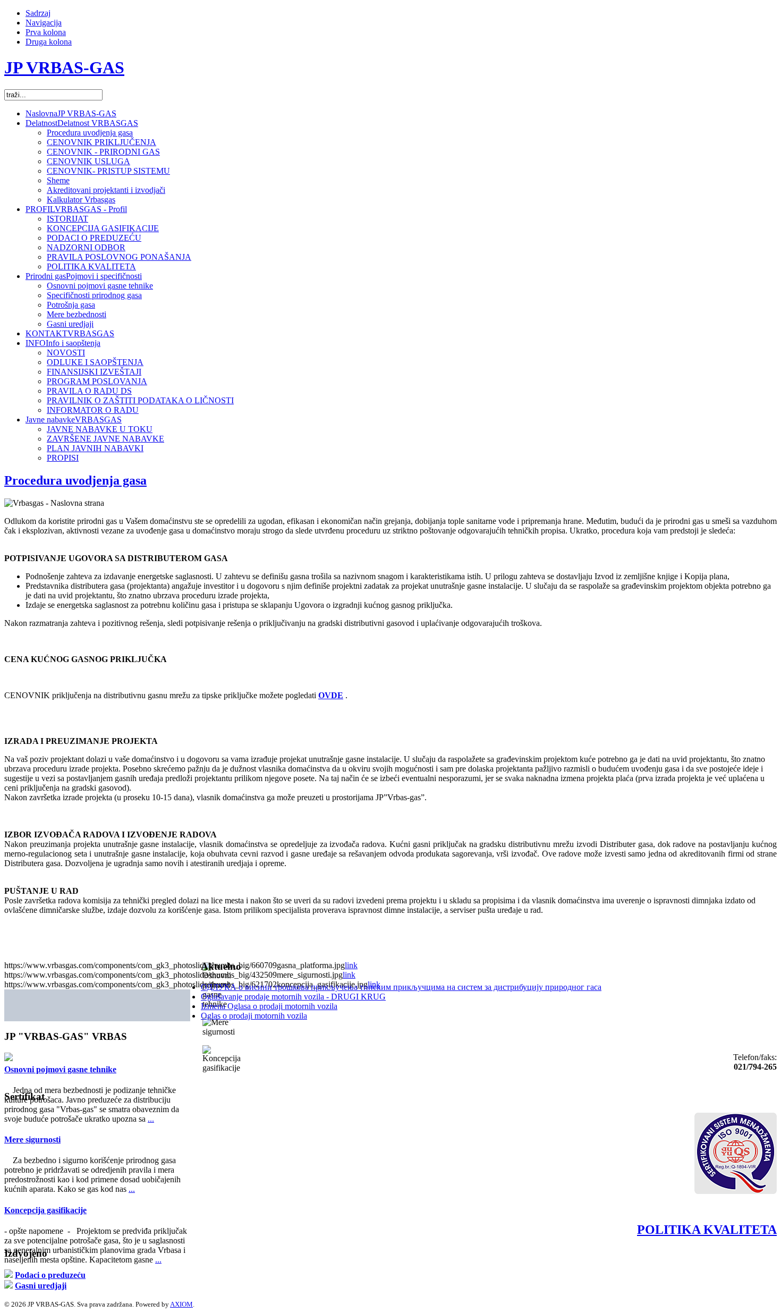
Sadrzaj (38, 13)
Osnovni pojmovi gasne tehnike (60, 1069)
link (351, 965)
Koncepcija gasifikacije (45, 1210)
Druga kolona (49, 41)
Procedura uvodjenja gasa (75, 480)
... (151, 1118)
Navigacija (44, 22)
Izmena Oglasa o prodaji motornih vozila (269, 1006)
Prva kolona (46, 32)
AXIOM (181, 1304)
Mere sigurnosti (32, 1139)
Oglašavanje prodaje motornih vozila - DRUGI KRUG (293, 996)
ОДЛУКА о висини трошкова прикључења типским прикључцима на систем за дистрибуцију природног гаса (401, 987)
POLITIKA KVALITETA (707, 1229)
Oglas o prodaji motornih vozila (254, 1015)
